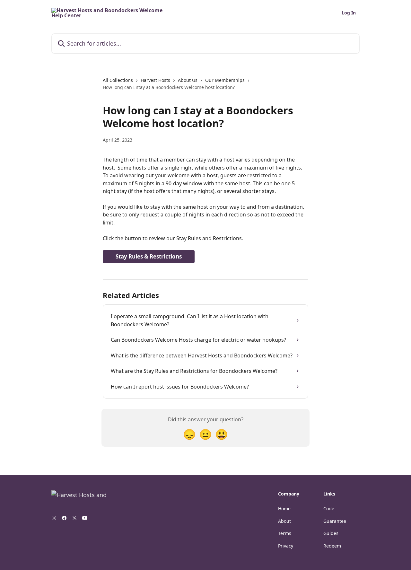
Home (284, 508)
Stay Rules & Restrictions (149, 256)
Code (328, 508)
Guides (330, 533)
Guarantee (334, 521)
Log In (349, 13)
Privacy (285, 546)
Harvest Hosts (155, 80)
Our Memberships (225, 80)
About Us (187, 80)
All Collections (118, 80)
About (284, 521)
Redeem (332, 546)
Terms (284, 533)
